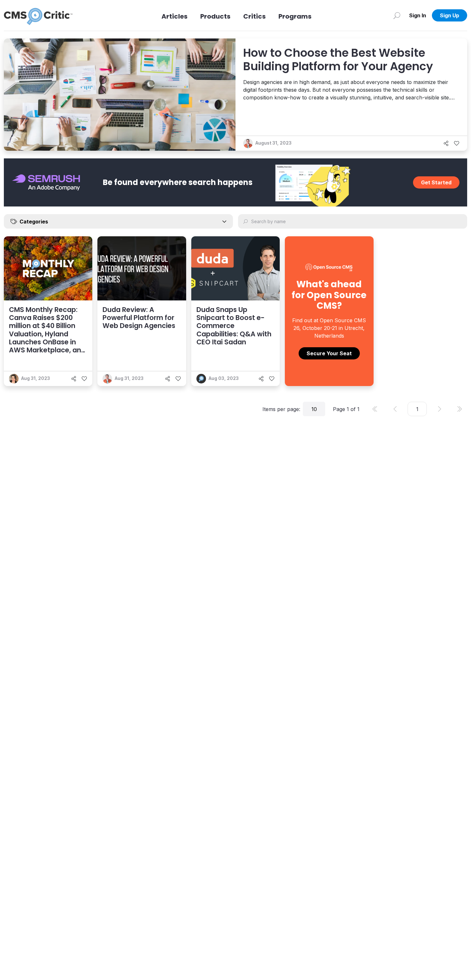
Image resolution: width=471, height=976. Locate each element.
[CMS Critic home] (38, 15)
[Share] (446, 143)
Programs (294, 16)
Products (215, 16)
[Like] (456, 143)
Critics (254, 16)
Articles (174, 16)
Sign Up (449, 15)
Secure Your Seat (329, 353)
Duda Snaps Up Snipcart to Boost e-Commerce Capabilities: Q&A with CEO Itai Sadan (233, 326)
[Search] (397, 15)
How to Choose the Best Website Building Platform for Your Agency (338, 59)
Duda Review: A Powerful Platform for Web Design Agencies (139, 317)
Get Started (436, 182)
